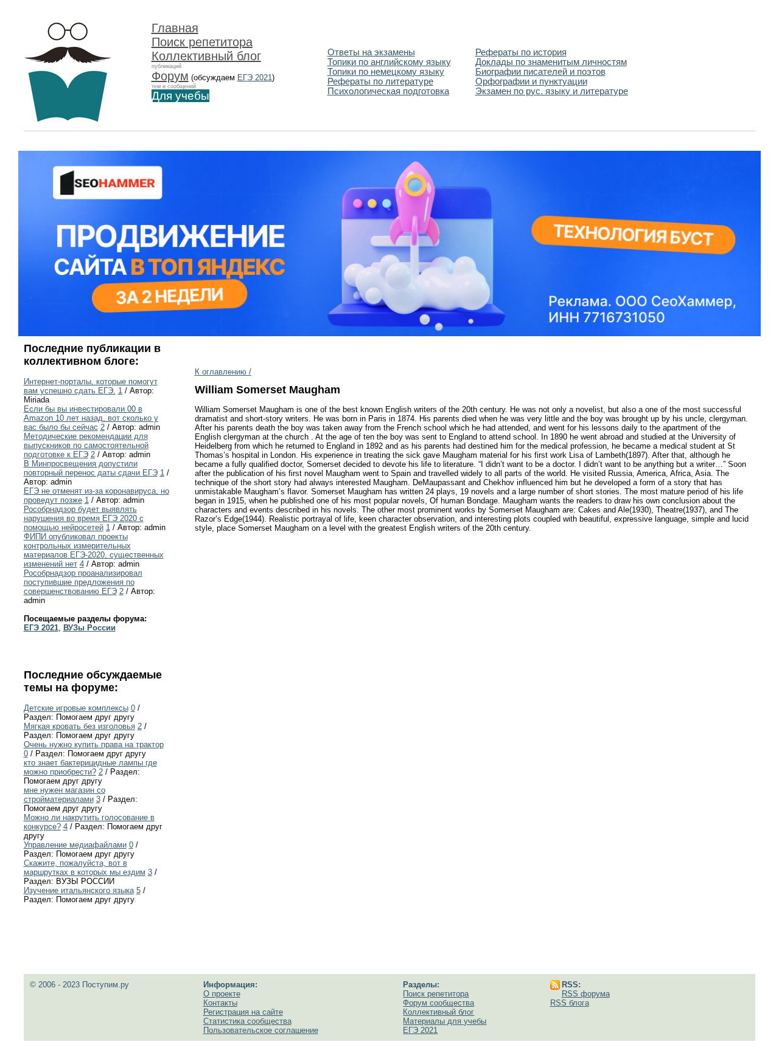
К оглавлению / (223, 371)
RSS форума (586, 993)
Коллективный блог (206, 56)
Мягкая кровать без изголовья (79, 726)
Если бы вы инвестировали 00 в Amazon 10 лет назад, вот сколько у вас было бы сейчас (91, 418)
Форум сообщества (438, 1002)
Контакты (220, 1002)
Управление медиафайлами (75, 844)
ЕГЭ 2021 (254, 77)
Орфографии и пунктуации (531, 81)
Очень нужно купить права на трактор (94, 744)
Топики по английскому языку (389, 62)
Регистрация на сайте (243, 1012)
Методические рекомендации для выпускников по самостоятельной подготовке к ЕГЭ (86, 445)
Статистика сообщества (247, 1021)
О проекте (221, 993)
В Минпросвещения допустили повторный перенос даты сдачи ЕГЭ (91, 468)
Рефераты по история (521, 52)
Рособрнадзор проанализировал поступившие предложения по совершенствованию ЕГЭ (83, 582)
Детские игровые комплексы (76, 708)
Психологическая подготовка (388, 91)
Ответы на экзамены (371, 52)
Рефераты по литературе (380, 81)
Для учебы (180, 95)
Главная (175, 28)
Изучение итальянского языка (79, 890)
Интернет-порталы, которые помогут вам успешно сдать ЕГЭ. (91, 386)
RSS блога (569, 1002)
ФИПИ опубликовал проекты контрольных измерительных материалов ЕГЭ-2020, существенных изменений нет (94, 550)
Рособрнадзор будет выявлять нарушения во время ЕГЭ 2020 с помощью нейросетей (84, 518)
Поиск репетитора (202, 42)
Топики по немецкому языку (385, 72)
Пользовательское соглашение (260, 1030)
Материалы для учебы (444, 1021)
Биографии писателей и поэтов (540, 72)
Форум (170, 76)
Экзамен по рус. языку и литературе (551, 91)
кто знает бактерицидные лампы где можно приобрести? (90, 767)
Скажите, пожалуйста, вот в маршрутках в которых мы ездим (84, 867)
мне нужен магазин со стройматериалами (64, 794)
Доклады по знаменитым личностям (551, 62)
